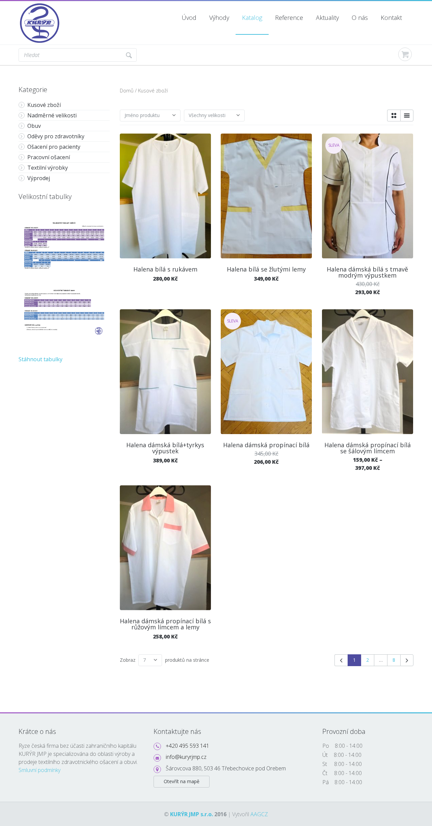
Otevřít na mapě (181, 781)
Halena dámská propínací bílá (266, 445)
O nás (360, 17)
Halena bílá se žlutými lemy (266, 269)
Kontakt (391, 17)
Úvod (189, 17)
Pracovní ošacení (48, 157)
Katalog (252, 17)
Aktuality (327, 17)
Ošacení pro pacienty (53, 146)
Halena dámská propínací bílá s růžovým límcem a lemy (165, 624)
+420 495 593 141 (187, 745)
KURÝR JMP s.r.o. (191, 814)
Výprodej (38, 178)
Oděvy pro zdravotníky (55, 136)
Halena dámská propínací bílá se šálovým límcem (367, 448)
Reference (289, 17)
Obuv (34, 126)
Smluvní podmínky (39, 770)
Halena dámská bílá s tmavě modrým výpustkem (367, 272)
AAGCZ (259, 814)
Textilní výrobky (47, 167)
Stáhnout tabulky (40, 359)
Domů (127, 90)
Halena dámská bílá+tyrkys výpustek (165, 448)
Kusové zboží (44, 105)
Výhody (219, 17)
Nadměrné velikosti (52, 115)
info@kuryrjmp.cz (186, 757)
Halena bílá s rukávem (165, 269)
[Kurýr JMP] (40, 5)
